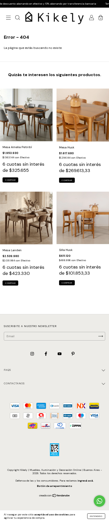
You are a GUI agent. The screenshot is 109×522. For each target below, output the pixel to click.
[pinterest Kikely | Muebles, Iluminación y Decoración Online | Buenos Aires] (73, 354)
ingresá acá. (86, 480)
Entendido (96, 516)
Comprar (10, 180)
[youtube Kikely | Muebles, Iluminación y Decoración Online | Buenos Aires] (60, 354)
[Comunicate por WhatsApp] (99, 501)
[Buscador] (17, 19)
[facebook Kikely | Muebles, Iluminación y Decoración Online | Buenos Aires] (46, 354)
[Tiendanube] (54, 496)
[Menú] (8, 19)
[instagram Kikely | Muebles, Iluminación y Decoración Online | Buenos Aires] (33, 354)
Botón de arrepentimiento (54, 486)
